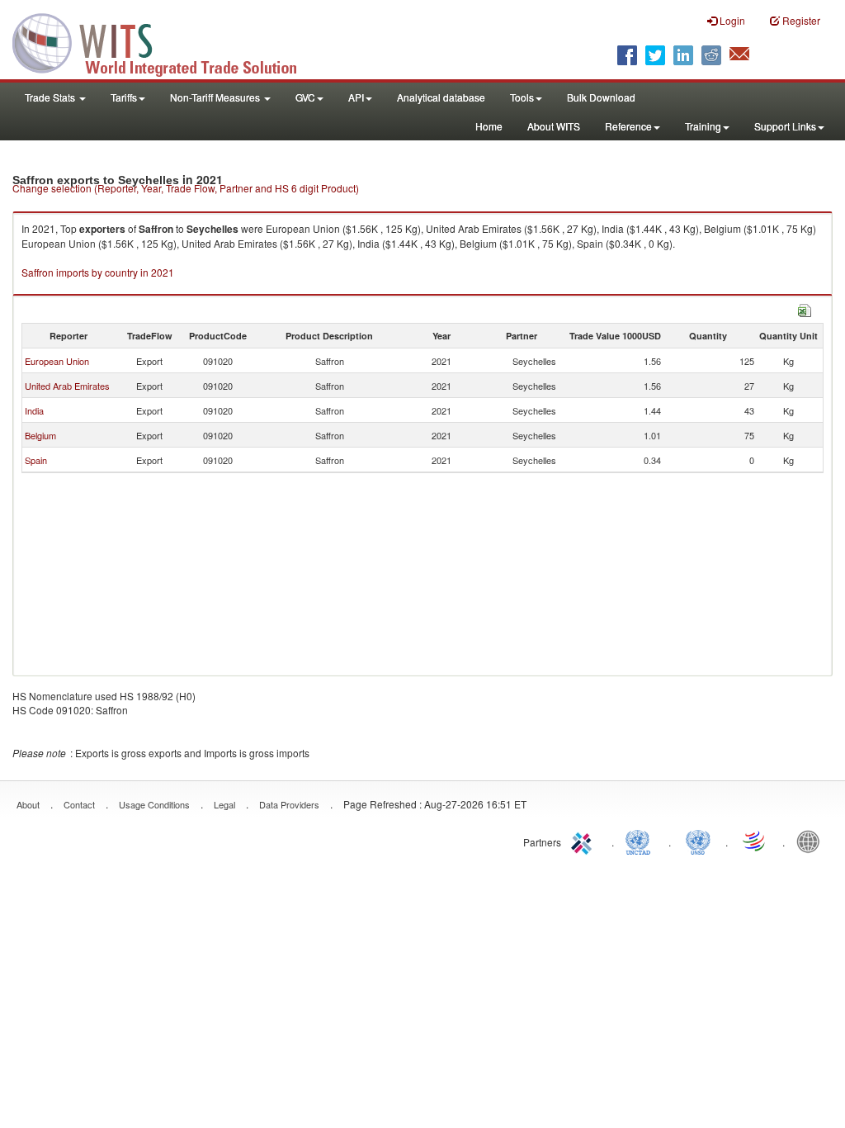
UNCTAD (641, 840)
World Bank (811, 840)
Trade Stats (51, 97)
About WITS (553, 126)
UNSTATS (698, 840)
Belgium (40, 435)
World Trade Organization (755, 840)
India (34, 410)
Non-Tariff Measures (216, 97)
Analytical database (441, 97)
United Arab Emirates (67, 385)
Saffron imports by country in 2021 (97, 272)
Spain (36, 460)
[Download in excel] (804, 308)
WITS (165, 41)
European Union (57, 360)
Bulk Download (601, 97)
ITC (584, 840)
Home (489, 126)
